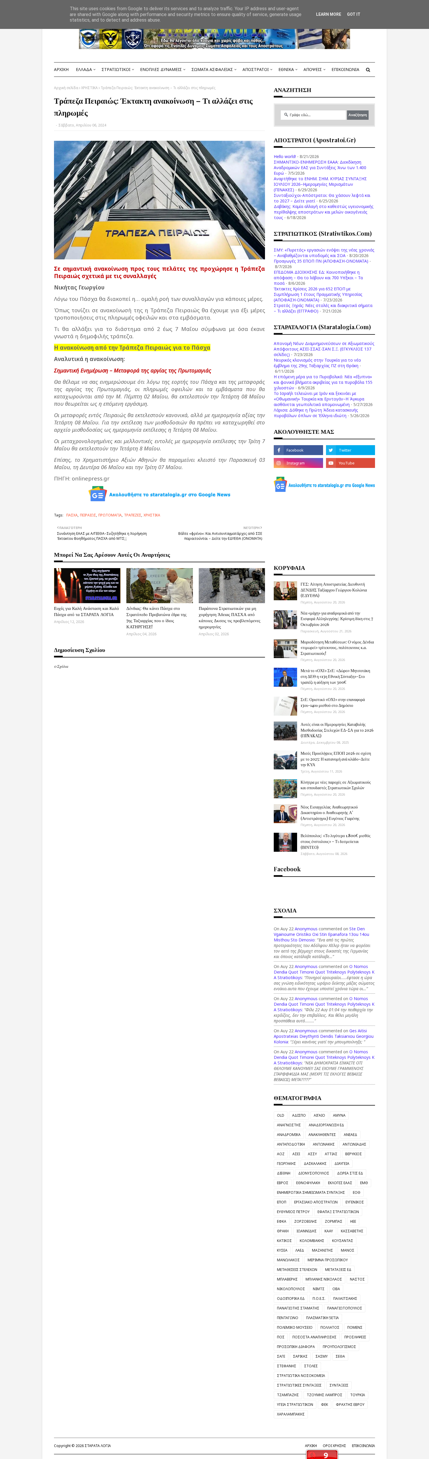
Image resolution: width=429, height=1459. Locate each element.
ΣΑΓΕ (281, 1356)
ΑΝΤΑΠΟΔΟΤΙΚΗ (291, 1144)
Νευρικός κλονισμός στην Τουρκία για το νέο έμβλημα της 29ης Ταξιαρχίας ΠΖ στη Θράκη (317, 362)
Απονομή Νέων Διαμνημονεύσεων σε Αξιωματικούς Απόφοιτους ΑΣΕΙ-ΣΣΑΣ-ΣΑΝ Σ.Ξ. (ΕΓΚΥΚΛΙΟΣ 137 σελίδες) (324, 349)
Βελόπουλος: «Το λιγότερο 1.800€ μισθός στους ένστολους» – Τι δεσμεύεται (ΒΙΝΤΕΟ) (336, 841)
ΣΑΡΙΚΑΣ (300, 1356)
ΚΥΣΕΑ (282, 1250)
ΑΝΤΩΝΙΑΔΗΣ (354, 1144)
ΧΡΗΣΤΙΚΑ (89, 87)
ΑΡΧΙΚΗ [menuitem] (61, 69)
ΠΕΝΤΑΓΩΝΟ (287, 1317)
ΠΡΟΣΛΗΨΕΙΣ (355, 1337)
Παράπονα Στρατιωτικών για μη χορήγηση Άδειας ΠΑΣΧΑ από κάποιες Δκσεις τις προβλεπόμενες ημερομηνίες (229, 617)
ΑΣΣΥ (312, 1153)
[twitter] (350, 450)
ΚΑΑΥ (329, 1231)
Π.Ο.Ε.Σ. (319, 1298)
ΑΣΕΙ (296, 1153)
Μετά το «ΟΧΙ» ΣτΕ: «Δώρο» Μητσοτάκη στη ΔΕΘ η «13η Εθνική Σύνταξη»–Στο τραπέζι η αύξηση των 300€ (335, 676)
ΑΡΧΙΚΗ (311, 1445)
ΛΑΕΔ (299, 1250)
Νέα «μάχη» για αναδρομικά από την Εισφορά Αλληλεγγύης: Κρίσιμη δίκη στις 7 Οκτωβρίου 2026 (337, 618)
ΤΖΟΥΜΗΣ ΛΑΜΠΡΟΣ (324, 1394)
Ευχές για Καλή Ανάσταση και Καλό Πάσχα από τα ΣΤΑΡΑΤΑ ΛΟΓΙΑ (86, 611)
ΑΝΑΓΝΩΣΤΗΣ (289, 1125)
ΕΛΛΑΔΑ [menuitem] (84, 69)
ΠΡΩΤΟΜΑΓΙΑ (110, 515)
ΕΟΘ (356, 1192)
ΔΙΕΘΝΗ (283, 1173)
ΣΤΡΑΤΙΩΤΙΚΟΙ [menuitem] (116, 69)
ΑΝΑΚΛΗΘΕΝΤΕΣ (322, 1134)
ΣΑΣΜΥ (321, 1356)
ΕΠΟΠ (281, 1202)
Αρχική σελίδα (66, 87)
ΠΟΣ (281, 1337)
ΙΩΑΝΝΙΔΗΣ (307, 1231)
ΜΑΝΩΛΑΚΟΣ (288, 1259)
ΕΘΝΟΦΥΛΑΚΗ (308, 1182)
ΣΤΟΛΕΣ (311, 1365)
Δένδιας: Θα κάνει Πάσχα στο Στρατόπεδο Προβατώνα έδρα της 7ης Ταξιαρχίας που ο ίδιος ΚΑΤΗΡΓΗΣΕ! (156, 617)
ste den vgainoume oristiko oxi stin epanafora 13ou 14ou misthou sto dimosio (321, 934)
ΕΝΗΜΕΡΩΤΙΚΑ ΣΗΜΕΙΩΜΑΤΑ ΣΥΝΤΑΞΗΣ (311, 1192)
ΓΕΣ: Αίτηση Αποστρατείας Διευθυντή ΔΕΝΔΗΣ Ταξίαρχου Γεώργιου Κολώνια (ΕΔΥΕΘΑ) (334, 589)
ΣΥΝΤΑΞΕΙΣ (338, 1385)
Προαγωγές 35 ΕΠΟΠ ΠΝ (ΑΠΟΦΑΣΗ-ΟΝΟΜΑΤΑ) (321, 261)
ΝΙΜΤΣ (319, 1288)
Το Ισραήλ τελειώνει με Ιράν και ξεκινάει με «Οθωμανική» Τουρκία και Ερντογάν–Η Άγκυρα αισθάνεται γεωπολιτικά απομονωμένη (319, 399)
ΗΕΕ (353, 1221)
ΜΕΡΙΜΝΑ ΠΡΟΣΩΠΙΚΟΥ (328, 1259)
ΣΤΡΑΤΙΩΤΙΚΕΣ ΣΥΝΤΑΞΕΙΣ (299, 1385)
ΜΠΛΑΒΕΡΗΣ (287, 1279)
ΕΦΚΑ (281, 1221)
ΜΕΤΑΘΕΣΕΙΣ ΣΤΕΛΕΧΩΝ (297, 1269)
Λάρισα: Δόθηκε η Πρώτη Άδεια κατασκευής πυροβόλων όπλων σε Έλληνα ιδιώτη (316, 412)
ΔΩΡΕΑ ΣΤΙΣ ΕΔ (350, 1173)
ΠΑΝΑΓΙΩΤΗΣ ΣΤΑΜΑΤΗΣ (298, 1308)
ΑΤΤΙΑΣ (331, 1153)
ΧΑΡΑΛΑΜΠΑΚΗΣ (291, 1414)
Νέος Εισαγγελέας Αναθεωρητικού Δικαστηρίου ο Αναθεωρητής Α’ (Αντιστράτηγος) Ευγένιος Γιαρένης (330, 812)
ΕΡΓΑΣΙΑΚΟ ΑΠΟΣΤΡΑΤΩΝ (316, 1202)
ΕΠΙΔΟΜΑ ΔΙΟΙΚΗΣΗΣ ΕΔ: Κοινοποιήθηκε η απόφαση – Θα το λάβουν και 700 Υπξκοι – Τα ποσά (318, 277)
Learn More (328, 14)
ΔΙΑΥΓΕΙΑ (341, 1163)
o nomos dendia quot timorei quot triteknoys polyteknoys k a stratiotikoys (324, 972)
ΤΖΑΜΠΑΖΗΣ (288, 1394)
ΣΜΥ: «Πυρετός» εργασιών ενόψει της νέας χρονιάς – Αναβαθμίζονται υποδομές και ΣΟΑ (324, 252)
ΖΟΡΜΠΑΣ (333, 1221)
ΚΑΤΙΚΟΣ (284, 1240)
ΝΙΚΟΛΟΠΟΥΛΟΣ (291, 1288)
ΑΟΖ (281, 1153)
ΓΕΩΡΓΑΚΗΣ (286, 1163)
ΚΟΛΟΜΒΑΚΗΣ (312, 1240)
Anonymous (306, 928)
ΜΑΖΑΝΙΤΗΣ (322, 1250)
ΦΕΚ (324, 1404)
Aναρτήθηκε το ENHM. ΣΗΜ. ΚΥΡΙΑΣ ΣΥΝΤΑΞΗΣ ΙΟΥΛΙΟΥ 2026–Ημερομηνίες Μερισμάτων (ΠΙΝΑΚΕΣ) (320, 184)
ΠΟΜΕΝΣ (354, 1327)
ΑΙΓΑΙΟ (319, 1115)
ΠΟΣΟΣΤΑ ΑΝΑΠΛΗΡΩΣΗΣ (314, 1337)
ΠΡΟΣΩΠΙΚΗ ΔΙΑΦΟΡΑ (296, 1346)
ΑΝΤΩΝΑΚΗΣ (324, 1144)
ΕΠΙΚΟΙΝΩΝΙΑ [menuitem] (345, 69)
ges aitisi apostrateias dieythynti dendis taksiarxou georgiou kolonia (324, 1036)
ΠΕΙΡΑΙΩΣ (88, 515)
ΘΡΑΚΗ (283, 1231)
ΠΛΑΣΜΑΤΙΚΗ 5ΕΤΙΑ (322, 1317)
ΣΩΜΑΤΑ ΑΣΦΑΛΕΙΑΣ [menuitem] (212, 69)
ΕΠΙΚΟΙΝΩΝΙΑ (363, 1445)
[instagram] (298, 463)
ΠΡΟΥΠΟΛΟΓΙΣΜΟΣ (339, 1346)
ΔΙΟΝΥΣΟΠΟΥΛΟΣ (313, 1173)
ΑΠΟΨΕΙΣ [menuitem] (313, 69)
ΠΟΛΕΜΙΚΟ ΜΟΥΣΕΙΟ (295, 1327)
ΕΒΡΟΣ (282, 1182)
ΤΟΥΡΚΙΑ (357, 1394)
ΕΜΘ (364, 1182)
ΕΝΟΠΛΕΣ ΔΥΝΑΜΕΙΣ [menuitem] (161, 69)
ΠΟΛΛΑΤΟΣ (329, 1327)
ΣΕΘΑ (340, 1356)
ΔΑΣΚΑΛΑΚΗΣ (315, 1163)
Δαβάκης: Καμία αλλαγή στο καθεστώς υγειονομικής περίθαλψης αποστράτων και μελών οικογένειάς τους (324, 212)
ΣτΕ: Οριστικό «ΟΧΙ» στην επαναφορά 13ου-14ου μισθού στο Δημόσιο (333, 702)
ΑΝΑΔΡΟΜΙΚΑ (289, 1134)
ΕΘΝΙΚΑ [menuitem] (286, 69)
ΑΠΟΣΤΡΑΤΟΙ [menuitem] (256, 69)
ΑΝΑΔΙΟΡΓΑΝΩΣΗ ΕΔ (326, 1125)
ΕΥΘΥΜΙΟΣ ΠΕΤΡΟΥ (293, 1211)
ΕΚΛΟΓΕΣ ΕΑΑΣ (340, 1182)
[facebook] (298, 450)
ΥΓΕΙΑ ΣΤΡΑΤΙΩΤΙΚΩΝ (295, 1404)
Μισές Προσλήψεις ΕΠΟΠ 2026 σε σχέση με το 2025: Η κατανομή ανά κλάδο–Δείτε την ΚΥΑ (336, 758)
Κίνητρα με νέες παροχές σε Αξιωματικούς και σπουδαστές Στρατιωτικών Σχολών (336, 785)
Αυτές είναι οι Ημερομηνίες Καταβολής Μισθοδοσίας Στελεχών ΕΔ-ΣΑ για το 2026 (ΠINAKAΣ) (337, 729)
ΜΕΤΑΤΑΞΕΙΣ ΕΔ (338, 1269)
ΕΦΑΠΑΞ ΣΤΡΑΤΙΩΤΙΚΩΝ (338, 1211)
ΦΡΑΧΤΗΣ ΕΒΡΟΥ (350, 1404)
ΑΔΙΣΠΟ (299, 1115)
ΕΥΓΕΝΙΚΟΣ (355, 1202)
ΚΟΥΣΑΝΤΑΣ (342, 1240)
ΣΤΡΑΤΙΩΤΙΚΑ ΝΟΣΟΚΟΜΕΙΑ (301, 1375)
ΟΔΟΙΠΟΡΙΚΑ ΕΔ (291, 1298)
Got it (353, 14)
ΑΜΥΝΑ (339, 1115)
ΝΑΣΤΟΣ (357, 1279)
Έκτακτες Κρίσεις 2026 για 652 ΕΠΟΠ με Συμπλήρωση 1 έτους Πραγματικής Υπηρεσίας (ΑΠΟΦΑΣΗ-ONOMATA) (318, 294)
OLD (280, 1115)
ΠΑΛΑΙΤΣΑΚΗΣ (345, 1298)
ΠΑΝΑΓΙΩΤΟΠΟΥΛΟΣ (344, 1308)
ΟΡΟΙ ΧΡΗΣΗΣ (334, 1445)
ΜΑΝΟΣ (347, 1250)
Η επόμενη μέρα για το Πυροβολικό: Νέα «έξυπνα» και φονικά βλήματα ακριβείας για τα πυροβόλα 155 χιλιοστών (323, 382)
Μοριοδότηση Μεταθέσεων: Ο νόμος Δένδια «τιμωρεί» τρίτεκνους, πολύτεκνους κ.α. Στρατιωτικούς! (337, 647)
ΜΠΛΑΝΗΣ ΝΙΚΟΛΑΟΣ (324, 1279)
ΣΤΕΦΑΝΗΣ (286, 1365)
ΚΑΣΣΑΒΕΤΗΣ (352, 1231)
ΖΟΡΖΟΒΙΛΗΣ (305, 1221)
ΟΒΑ (336, 1288)
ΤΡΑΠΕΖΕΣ (132, 515)
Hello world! (285, 156)
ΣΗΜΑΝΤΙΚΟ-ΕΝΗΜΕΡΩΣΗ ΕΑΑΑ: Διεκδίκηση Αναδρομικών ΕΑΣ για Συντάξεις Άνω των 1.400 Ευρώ (320, 167)
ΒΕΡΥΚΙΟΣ (353, 1153)
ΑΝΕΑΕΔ (350, 1134)
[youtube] (350, 463)
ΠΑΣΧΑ (72, 515)
